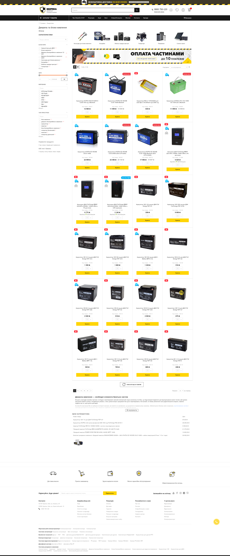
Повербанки (141, 43)
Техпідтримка (139, 511)
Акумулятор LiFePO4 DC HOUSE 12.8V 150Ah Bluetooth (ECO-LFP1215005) (147, 153)
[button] (189, 56)
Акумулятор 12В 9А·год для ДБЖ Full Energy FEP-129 (147, 360)
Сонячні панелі (161, 43)
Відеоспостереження (64, 541)
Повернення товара (112, 511)
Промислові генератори (96, 538)
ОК (64, 79)
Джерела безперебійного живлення (99, 549)
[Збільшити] (90, 112)
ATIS (42, 100)
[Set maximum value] (39, 75)
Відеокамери (168, 503)
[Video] (136, 73)
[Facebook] (177, 493)
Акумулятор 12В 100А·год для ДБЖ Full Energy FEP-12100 (177, 205)
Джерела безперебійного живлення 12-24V (52, 53)
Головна (42, 23)
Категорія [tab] (42, 45)
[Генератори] (121, 36)
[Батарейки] (82, 36)
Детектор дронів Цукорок (93, 535)
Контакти (137, 516)
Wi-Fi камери (102, 541)
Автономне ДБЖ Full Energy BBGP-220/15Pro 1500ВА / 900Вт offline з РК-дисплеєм (177, 153)
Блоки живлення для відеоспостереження (144, 549)
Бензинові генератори (80, 538)
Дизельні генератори (66, 538)
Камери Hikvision (123, 541)
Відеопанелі (167, 509)
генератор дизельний (47, 134)
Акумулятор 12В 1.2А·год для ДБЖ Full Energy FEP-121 (147, 205)
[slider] (115, 2)
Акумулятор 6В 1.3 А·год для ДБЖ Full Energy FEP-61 (177, 360)
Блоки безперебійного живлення (121, 549)
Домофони (167, 506)
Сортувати (166, 67)
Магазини (188, 18)
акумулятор (44, 124)
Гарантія (108, 509)
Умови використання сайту (114, 519)
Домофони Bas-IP (69, 544)
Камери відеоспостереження (80, 541)
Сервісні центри (140, 514)
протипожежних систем (181, 406)
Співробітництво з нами (142, 509)
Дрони (54, 535)
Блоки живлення (46, 50)
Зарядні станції (61, 549)
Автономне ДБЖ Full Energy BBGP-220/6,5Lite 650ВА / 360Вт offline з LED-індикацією (117, 206)
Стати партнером (82, 516)
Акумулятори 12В (164, 549)
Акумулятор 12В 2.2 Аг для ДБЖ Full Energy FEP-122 (177, 258)
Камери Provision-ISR (136, 541)
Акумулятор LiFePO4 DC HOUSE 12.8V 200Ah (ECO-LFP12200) (117, 152)
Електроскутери (91, 528)
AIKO (42, 98)
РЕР (59, 535)
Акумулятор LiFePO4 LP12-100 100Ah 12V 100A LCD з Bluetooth (178, 101)
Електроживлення (169, 514)
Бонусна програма (111, 516)
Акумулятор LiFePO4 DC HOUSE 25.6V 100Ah (87, 152)
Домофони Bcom (57, 544)
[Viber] (187, 493)
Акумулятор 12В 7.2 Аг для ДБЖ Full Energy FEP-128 (117, 360)
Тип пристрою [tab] (44, 112)
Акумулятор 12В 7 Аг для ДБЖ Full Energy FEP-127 (178, 309)
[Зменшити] (84, 112)
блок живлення (45, 119)
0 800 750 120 (45, 509)
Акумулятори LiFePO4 (45, 551)
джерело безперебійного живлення (51, 121)
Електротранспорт (169, 519)
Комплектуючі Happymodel (126, 535)
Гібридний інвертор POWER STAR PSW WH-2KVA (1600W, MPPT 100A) (94, 432)
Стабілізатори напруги (181, 43)
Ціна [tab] (40, 73)
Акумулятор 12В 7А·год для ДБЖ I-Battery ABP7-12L (87, 360)
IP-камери (94, 541)
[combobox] (105, 10)
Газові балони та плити (60, 551)
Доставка (109, 506)
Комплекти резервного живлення (77, 549)
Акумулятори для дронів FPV (144, 535)
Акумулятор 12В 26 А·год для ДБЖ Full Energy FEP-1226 (87, 309)
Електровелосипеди (79, 528)
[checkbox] (53, 91)
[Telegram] (184, 493)
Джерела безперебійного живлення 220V (51, 57)
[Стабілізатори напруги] (181, 36)
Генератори (122, 43)
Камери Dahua (112, 541)
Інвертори (52, 549)
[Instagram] (180, 493)
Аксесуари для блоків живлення (50, 60)
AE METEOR (45, 95)
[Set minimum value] (66, 75)
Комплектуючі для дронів (109, 535)
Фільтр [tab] (41, 31)
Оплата (108, 503)
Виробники (80, 506)
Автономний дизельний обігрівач (78, 551)
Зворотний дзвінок (159, 11)
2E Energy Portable (46, 91)
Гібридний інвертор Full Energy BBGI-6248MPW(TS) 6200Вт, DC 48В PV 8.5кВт (96, 429)
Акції (78, 503)
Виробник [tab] (42, 84)
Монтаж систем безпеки (84, 514)
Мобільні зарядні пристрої (102, 43)
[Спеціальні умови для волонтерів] (167, 133)
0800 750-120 (160, 9)
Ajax (42, 104)
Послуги (137, 506)
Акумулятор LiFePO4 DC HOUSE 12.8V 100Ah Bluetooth (117, 101)
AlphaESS (44, 106)
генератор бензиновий (48, 130)
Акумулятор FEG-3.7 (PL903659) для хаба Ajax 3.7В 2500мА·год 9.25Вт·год (147, 101)
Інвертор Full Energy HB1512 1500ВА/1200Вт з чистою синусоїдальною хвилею (96, 426)
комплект (44, 132)
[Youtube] (173, 493)
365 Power (44, 93)
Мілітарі (166, 516)
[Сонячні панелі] (161, 36)
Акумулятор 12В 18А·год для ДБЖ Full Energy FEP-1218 (117, 258)
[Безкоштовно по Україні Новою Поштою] (76, 74)
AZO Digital (44, 102)
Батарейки (82, 43)
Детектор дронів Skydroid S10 (75, 535)
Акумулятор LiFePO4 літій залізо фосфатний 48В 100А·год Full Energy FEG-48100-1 (98, 423)
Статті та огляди (82, 509)
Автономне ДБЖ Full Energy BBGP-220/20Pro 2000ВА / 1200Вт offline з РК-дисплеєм (87, 206)
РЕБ (63, 535)
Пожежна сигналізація (86, 532)
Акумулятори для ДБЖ (48, 48)
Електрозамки (168, 511)
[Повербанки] (141, 36)
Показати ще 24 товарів (134, 384)
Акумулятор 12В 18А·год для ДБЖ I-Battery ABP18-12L (147, 258)
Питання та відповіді (83, 511)
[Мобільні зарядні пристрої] (102, 36)
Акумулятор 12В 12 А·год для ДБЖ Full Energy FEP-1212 (87, 258)
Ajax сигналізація (73, 532)
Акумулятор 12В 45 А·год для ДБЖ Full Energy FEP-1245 (147, 309)
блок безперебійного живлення (50, 128)
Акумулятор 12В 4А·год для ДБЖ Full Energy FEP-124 (117, 309)
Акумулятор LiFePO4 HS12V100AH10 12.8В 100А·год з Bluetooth (87, 101)
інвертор (43, 126)
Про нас (137, 503)
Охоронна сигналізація (59, 532)
